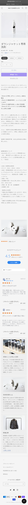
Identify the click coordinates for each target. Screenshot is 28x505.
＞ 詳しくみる (7, 450)
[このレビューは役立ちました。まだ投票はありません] (21, 303)
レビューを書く (14, 262)
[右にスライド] (17, 40)
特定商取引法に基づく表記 (10, 470)
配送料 (6, 52)
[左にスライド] (10, 40)
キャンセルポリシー (8, 467)
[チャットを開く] (24, 501)
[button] (2, 8)
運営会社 (5, 474)
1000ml (12, 58)
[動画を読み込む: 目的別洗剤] (14, 228)
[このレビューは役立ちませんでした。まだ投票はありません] (23, 303)
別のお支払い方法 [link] (14, 78)
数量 (2, 61)
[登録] (23, 484)
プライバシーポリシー (8, 463)
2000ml (20, 58)
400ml (4, 58)
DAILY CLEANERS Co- (12, 502)
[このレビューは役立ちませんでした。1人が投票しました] (23, 333)
